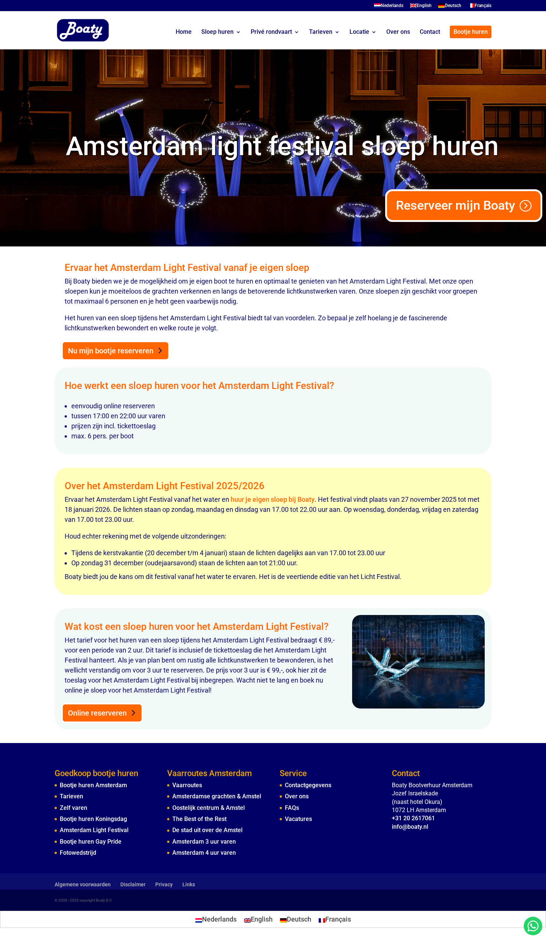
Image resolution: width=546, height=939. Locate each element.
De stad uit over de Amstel (207, 830)
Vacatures (298, 818)
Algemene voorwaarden (83, 884)
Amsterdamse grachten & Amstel (216, 796)
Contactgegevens (308, 785)
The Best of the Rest (199, 818)
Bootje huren (471, 31)
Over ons (398, 32)
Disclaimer (133, 884)
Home (184, 32)
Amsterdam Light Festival (94, 830)
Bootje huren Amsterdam (93, 785)
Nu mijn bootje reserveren (110, 350)
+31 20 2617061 (413, 818)
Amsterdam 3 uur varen (204, 841)
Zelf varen (73, 807)
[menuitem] (388, 7)
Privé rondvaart (271, 32)
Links (188, 884)
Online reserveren (97, 713)
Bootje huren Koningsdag (93, 818)
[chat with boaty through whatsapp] (533, 926)
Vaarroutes (187, 785)
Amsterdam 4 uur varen (204, 852)
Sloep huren (217, 32)
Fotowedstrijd (78, 852)
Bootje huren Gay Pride (90, 841)
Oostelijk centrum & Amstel (208, 807)
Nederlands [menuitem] (219, 919)
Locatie (359, 32)
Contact (430, 32)
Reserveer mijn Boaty (455, 205)
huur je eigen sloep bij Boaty (273, 499)
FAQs (292, 807)
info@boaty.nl (410, 826)
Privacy (164, 884)
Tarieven (320, 32)
